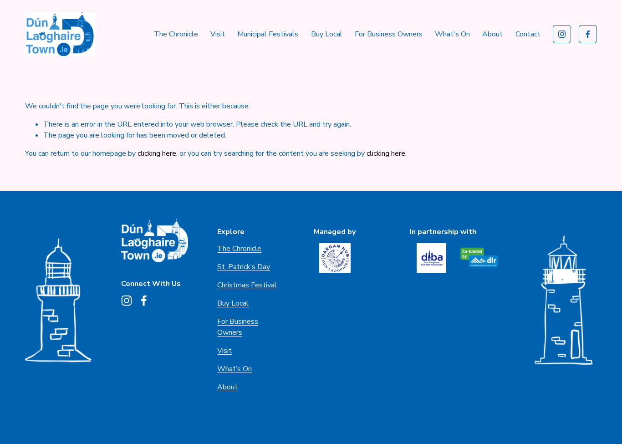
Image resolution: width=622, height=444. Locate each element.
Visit (217, 34)
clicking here (157, 153)
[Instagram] (562, 34)
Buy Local (326, 34)
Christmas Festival (247, 285)
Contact (527, 34)
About (227, 387)
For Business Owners (389, 34)
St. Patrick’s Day (243, 267)
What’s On (234, 369)
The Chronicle (176, 34)
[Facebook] (588, 34)
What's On (452, 34)
